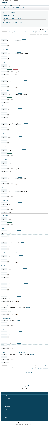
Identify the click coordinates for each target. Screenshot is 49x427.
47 (30, 32)
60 (32, 368)
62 (35, 368)
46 (28, 32)
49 (33, 32)
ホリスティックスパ (8, 398)
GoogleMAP (22, 242)
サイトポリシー (27, 424)
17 (30, 31)
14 (25, 31)
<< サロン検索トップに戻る (43, 29)
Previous (5, 31)
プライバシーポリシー (21, 424)
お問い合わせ (7, 417)
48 (31, 32)
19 (33, 31)
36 (13, 32)
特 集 (6, 409)
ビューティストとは (7, 20)
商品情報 (6, 395)
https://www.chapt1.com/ (23, 178)
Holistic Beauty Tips (8, 406)
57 (45, 32)
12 (22, 31)
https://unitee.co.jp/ (23, 40)
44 (25, 32)
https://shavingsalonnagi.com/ (24, 53)
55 (42, 32)
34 (10, 32)
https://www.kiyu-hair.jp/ (23, 191)
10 (19, 31)
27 (45, 31)
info (6, 414)
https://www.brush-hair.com (24, 124)
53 (39, 32)
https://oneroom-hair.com (23, 94)
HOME (2, 5)
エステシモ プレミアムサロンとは (10, 401)
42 (22, 32)
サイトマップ (31, 424)
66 (41, 368)
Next (45, 368)
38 (16, 32)
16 (28, 31)
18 (31, 31)
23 (39, 31)
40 (19, 32)
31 (5, 32)
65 (40, 368)
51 (36, 32)
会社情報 (17, 424)
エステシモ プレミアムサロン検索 (7, 5)
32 (7, 32)
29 (2, 32)
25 (42, 31)
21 (36, 31)
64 (38, 368)
